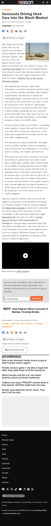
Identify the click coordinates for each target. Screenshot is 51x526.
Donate (5, 458)
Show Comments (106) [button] (15, 350)
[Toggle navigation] (2, 2)
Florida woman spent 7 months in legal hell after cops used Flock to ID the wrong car (25, 369)
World (22, 323)
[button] (48, 2)
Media (4, 477)
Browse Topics (8, 440)
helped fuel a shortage (15, 208)
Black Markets (7, 327)
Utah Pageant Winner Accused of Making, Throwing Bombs (25, 310)
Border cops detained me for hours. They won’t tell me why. (23, 391)
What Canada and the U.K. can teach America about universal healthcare (21, 376)
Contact (5, 473)
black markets (23, 271)
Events (5, 444)
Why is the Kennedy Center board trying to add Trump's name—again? (24, 361)
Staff (4, 449)
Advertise (6, 463)
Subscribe (36, 298)
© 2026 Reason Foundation (11, 502)
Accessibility (27, 502)
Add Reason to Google (14, 38)
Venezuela (29, 323)
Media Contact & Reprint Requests (15, 344)
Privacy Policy (37, 502)
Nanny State (15, 323)
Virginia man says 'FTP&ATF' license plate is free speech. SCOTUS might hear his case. (25, 383)
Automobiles (39, 323)
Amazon (5, 482)
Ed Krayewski (6, 26)
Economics (6, 9)
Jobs (4, 454)
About (4, 435)
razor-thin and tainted (11, 69)
